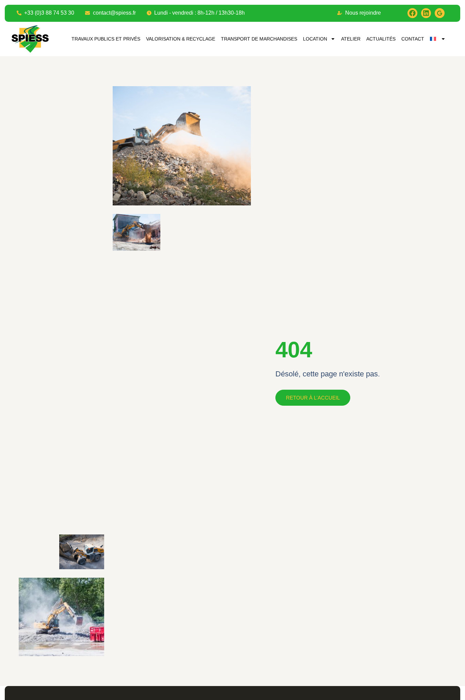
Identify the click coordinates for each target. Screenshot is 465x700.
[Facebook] (412, 13)
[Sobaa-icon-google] (440, 13)
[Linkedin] (426, 13)
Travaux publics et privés (105, 39)
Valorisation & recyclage (180, 39)
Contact (412, 39)
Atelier (350, 39)
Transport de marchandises (259, 39)
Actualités (381, 39)
